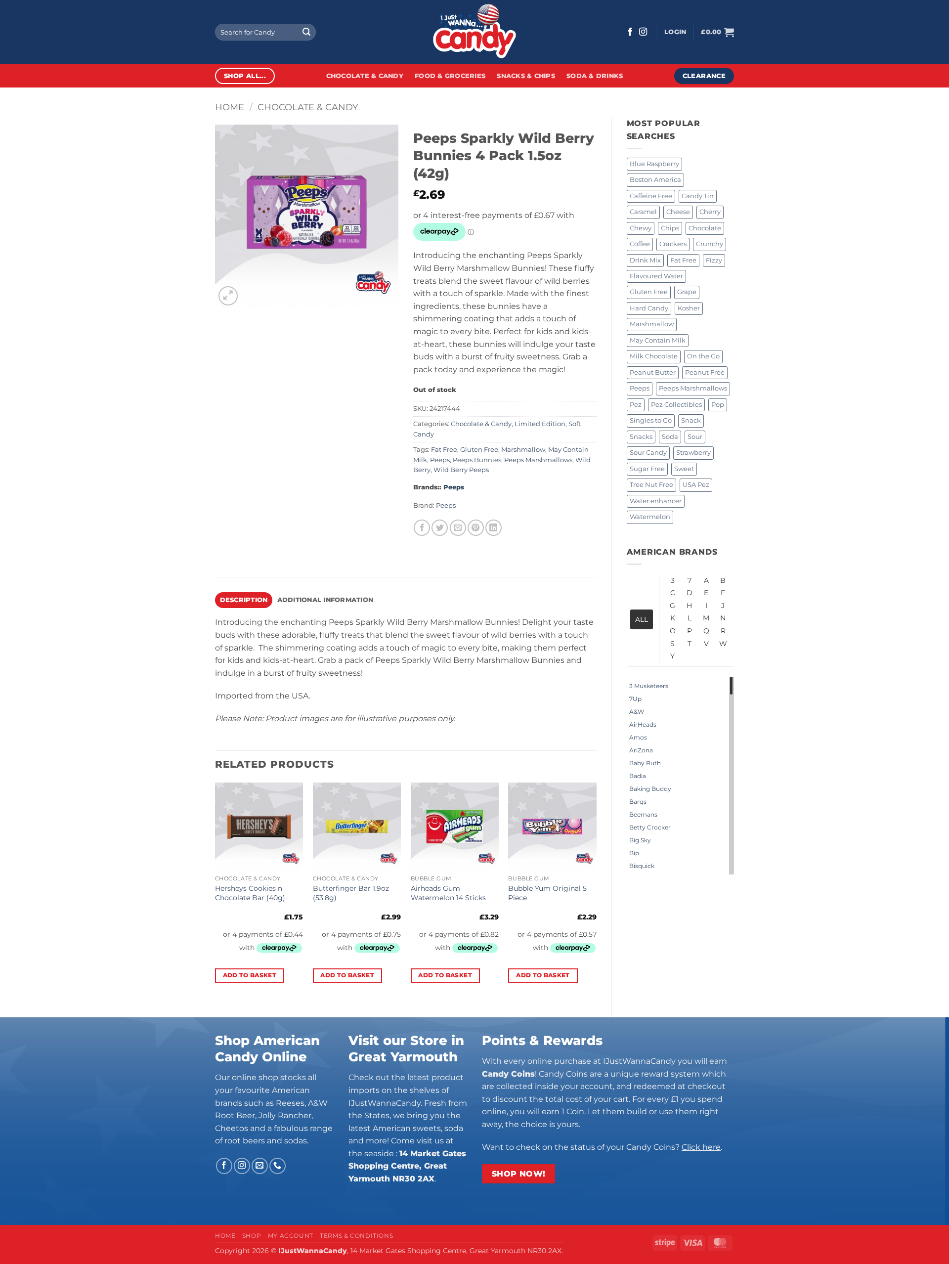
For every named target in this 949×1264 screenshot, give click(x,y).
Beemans (643, 814)
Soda (670, 436)
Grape (686, 292)
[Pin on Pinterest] (476, 528)
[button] (675, 32)
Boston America (655, 179)
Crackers (673, 244)
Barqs (638, 801)
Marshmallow (652, 324)
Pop (717, 404)
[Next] (596, 892)
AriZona (641, 750)
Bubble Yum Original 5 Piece (547, 893)
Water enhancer (656, 501)
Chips (670, 228)
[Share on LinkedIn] (493, 528)
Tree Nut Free (651, 484)
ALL (641, 619)
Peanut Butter (653, 372)
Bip (634, 853)
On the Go (703, 356)
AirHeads (642, 724)
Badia (637, 776)
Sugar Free (647, 469)
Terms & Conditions (356, 1235)
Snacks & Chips (526, 76)
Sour (695, 436)
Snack (691, 420)
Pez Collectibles (676, 404)
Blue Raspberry (654, 164)
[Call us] (277, 1166)
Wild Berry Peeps (461, 470)
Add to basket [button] (250, 975)
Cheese (678, 212)
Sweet (684, 469)
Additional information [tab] (325, 600)
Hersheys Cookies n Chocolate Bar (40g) (250, 893)
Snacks (641, 436)
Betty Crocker (650, 827)
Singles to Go (651, 420)
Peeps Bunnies (477, 460)
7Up (635, 698)
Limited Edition (540, 424)
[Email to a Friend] (458, 528)
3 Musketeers (648, 686)
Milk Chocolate (654, 356)
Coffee (640, 244)
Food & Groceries (450, 76)
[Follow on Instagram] (643, 32)
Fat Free (683, 260)
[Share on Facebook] (422, 528)
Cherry (710, 212)
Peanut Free (705, 372)
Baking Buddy (650, 788)
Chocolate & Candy (364, 76)
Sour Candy (648, 452)
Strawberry (693, 452)
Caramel (643, 212)
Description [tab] (244, 600)
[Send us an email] (260, 1166)
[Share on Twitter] (439, 528)
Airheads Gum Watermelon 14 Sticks (448, 893)
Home (229, 107)
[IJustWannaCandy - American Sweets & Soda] (474, 32)
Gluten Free (649, 292)
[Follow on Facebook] (630, 32)
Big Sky (640, 840)
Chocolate (705, 228)
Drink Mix (645, 260)
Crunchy (709, 244)
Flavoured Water (656, 276)
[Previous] (215, 892)
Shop (251, 1235)
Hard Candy (649, 308)
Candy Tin (698, 196)
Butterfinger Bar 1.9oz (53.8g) (351, 893)
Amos (638, 737)
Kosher (689, 308)
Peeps (639, 388)
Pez (636, 404)
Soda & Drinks (594, 76)
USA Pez (696, 484)
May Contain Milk (658, 340)
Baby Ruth (645, 763)
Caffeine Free (651, 196)
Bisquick (641, 866)
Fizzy (714, 260)
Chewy (640, 228)
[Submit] (306, 32)
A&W (636, 711)
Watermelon (650, 517)
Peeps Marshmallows (693, 388)
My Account (290, 1235)
